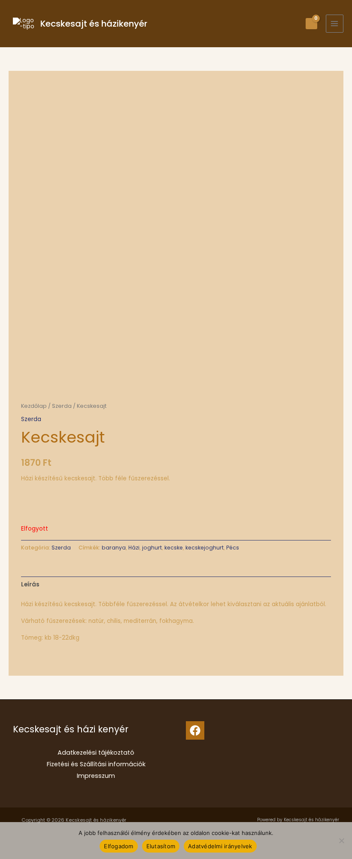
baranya (114, 547)
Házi (134, 547)
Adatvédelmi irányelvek (220, 846)
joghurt (152, 547)
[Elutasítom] (341, 840)
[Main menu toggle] (334, 23)
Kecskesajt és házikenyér (93, 24)
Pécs (232, 547)
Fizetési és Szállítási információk (96, 764)
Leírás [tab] (30, 584)
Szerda (62, 406)
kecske (173, 547)
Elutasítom (161, 846)
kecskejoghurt (204, 547)
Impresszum (96, 775)
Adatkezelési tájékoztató (96, 752)
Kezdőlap (34, 406)
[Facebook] (195, 730)
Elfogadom (118, 846)
